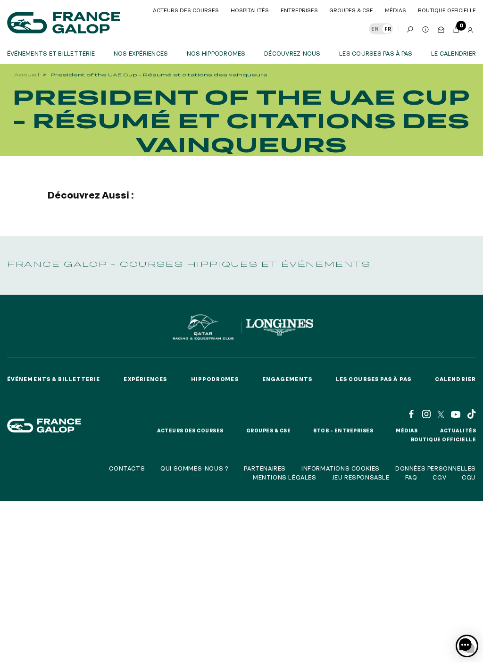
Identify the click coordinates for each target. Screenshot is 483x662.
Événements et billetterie (51, 53)
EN (375, 29)
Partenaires (265, 468)
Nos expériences (141, 53)
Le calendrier (453, 53)
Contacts (127, 468)
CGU (469, 477)
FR (387, 29)
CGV (439, 477)
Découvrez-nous (292, 53)
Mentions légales (284, 477)
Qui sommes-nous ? (194, 468)
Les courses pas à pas (375, 53)
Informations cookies (340, 468)
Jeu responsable (361, 477)
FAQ (411, 477)
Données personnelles (435, 468)
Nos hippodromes (216, 53)
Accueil (26, 74)
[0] (456, 28)
